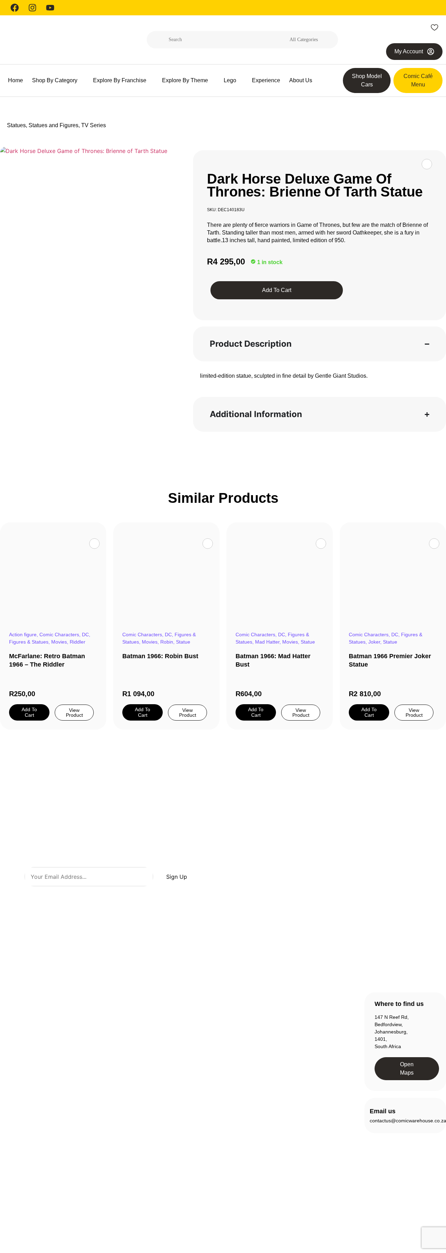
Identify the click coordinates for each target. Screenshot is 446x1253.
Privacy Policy (344, 1218)
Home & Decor (117, 1124)
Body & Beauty (117, 1074)
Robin (166, 642)
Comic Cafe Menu (217, 1035)
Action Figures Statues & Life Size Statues (122, 1022)
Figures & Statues (28, 642)
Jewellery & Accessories (114, 1140)
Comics (109, 1099)
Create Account (311, 1015)
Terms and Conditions (391, 1218)
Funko (108, 1112)
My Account (306, 1041)
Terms (146, 894)
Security (432, 1218)
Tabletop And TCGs (122, 1181)
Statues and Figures (53, 125)
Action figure (23, 634)
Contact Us (210, 1073)
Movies (59, 642)
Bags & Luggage (119, 1042)
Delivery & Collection (220, 1048)
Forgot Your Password (318, 1053)
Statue (183, 642)
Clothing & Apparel (121, 1087)
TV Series (93, 125)
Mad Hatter (267, 642)
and (156, 894)
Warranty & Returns (219, 1060)
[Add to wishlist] (427, 164)
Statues (16, 125)
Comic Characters (59, 634)
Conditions (171, 894)
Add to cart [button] (29, 712)
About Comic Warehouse (212, 1019)
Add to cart (276, 290)
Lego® (108, 1156)
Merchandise (115, 1169)
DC (85, 634)
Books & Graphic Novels (119, 1058)
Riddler (77, 642)
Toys (106, 1194)
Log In (301, 1028)
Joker (374, 642)
